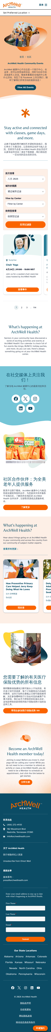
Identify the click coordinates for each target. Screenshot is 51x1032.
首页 (22, 57)
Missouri (29, 962)
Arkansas (30, 956)
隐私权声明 (25, 1003)
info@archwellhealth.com (18, 836)
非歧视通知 (25, 1009)
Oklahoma (11, 974)
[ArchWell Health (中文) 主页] (13, 5)
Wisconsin (39, 974)
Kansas (18, 962)
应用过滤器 (25, 224)
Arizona (19, 956)
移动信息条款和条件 (25, 1022)
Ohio (39, 968)
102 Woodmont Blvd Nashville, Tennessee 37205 (20, 831)
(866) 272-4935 (14, 824)
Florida (9, 962)
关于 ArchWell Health (13, 848)
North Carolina (27, 968)
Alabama (8, 956)
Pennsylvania (25, 974)
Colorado (42, 956)
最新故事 (7, 870)
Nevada (13, 968)
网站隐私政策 (25, 1016)
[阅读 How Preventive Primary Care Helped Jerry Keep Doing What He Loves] (21, 586)
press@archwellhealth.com (15, 880)
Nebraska (41, 962)
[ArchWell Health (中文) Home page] (25, 805)
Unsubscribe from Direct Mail (17, 861)
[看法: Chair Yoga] (22, 264)
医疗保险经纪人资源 (12, 854)
